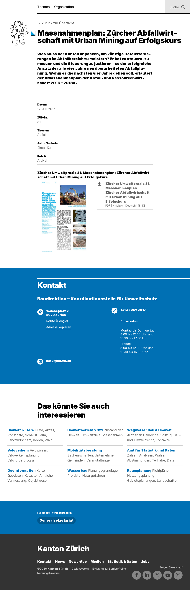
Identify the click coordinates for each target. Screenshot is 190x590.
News (60, 561)
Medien (97, 561)
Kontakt (44, 561)
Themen (43, 7)
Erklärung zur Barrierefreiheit (109, 568)
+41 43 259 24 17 (133, 310)
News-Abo (78, 561)
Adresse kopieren (58, 327)
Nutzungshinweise (48, 573)
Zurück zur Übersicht (58, 23)
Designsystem (80, 568)
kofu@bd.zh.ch (58, 361)
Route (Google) (57, 321)
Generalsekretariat (56, 520)
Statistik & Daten (122, 561)
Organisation (64, 7)
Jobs (145, 561)
